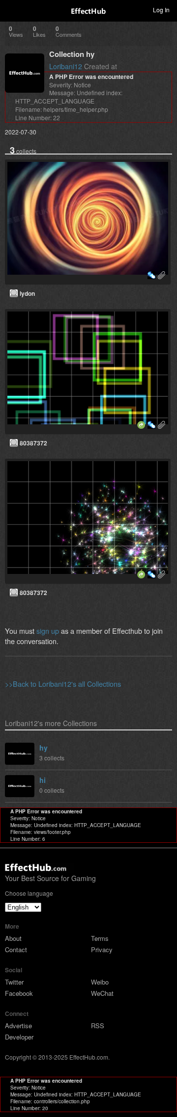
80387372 (33, 443)
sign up (47, 630)
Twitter (14, 982)
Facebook (19, 993)
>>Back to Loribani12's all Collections (63, 683)
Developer (19, 1036)
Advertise (18, 1025)
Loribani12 (65, 66)
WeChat (102, 993)
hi (42, 780)
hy (43, 748)
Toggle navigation (12, 9)
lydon (27, 293)
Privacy (102, 949)
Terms (100, 938)
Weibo (100, 982)
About (13, 938)
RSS (97, 1025)
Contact (16, 949)
